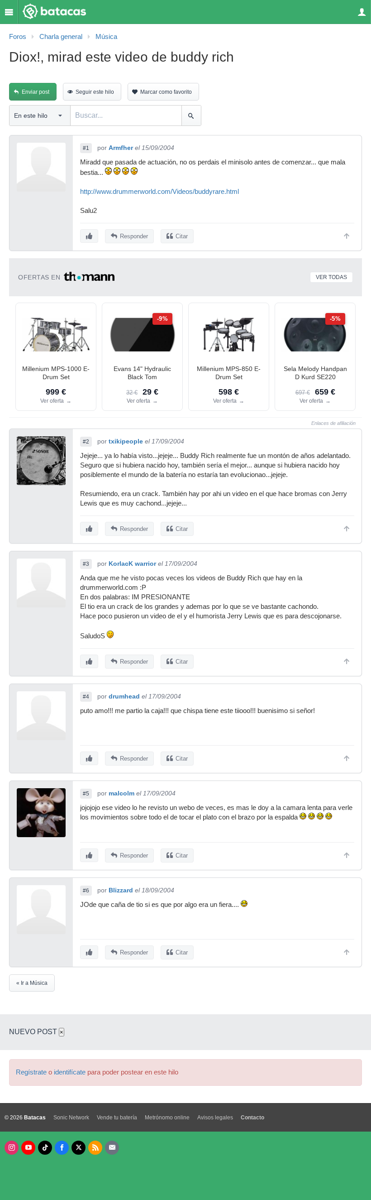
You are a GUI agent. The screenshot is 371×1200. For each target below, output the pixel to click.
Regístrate (31, 1072)
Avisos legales (215, 1117)
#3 (86, 564)
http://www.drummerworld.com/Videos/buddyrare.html (159, 191)
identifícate (70, 1072)
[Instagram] (12, 1148)
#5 (86, 793)
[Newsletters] (112, 1148)
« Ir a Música (32, 983)
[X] (78, 1148)
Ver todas (331, 277)
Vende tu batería (117, 1117)
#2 (86, 442)
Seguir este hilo (95, 92)
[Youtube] (28, 1148)
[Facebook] (62, 1148)
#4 (86, 697)
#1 (86, 148)
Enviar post (35, 92)
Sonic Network (71, 1117)
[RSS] (95, 1148)
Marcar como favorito (166, 92)
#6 (86, 890)
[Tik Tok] (45, 1148)
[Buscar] (191, 115)
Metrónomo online (167, 1117)
